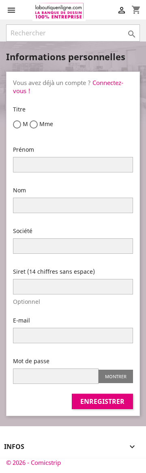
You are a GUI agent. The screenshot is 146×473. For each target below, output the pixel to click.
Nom (19, 190)
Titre (19, 109)
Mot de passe (31, 361)
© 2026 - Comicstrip (33, 462)
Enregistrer (102, 401)
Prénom (23, 149)
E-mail (21, 320)
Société (22, 231)
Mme (45, 124)
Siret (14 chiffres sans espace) (54, 271)
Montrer (116, 376)
